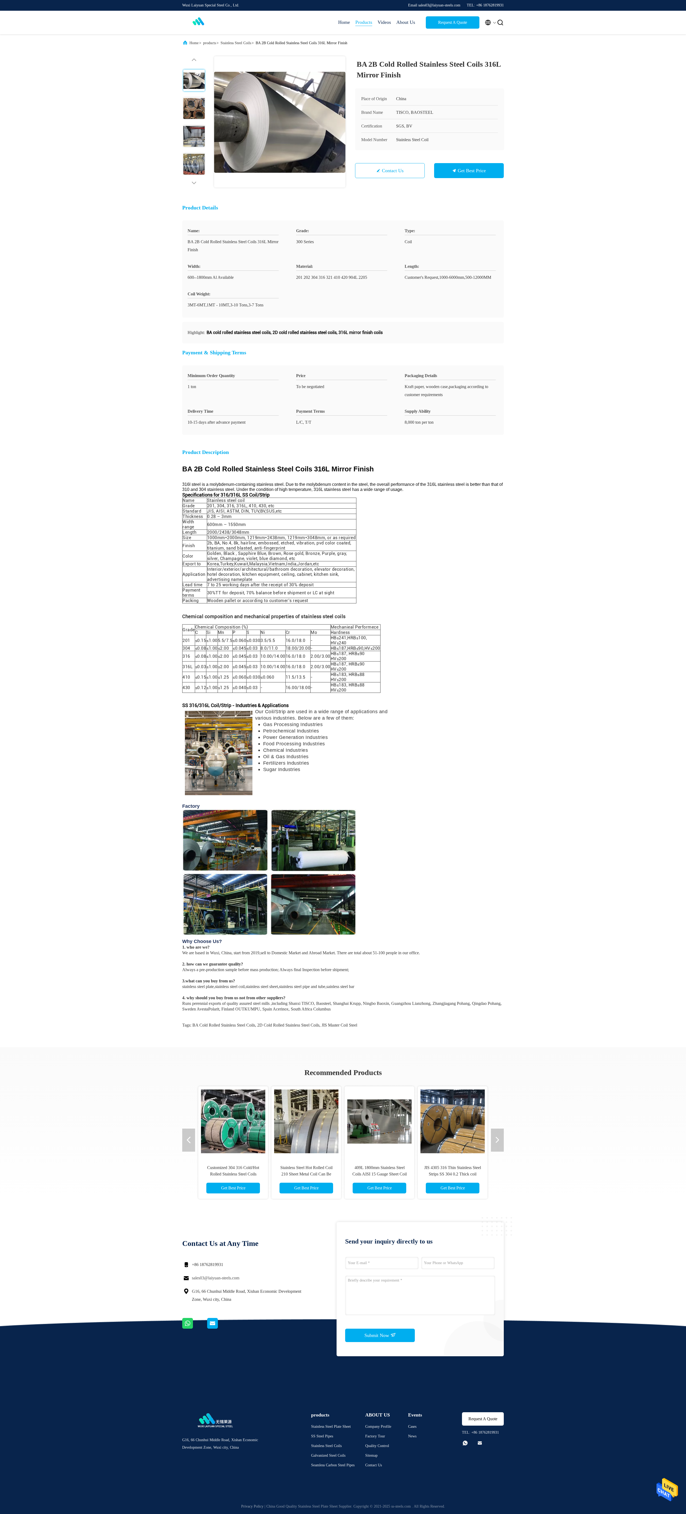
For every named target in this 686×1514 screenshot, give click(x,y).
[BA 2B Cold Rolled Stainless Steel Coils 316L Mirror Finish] (279, 121)
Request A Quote (452, 22)
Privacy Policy (252, 1506)
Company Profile (378, 1427)
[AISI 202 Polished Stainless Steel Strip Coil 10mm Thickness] (306, 1121)
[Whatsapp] (194, 1327)
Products (363, 22)
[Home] (203, 22)
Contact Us (393, 170)
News (412, 1436)
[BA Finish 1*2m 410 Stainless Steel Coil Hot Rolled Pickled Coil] (452, 1121)
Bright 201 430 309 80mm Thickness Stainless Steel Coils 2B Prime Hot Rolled (233, 1174)
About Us (405, 22)
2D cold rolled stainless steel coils (288, 1025)
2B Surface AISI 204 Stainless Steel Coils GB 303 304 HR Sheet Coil (380, 1174)
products (209, 43)
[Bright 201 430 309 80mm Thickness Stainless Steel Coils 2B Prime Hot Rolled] (233, 1121)
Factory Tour (375, 1436)
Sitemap (371, 1455)
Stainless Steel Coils (236, 43)
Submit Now (377, 1335)
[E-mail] (219, 1327)
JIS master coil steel (339, 1025)
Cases (412, 1427)
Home (344, 22)
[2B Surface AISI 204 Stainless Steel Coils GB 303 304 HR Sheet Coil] (379, 1121)
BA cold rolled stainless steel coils (223, 1025)
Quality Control (377, 1446)
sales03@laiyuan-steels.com (215, 1278)
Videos (384, 22)
